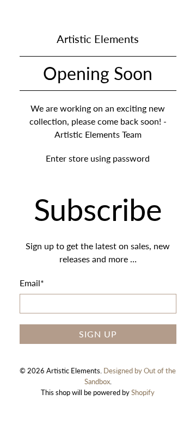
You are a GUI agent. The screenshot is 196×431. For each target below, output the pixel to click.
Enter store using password (98, 158)
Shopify (143, 392)
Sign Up (98, 334)
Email (32, 283)
